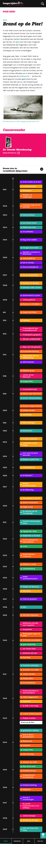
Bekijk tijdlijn (9, 11)
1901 (17, 42)
